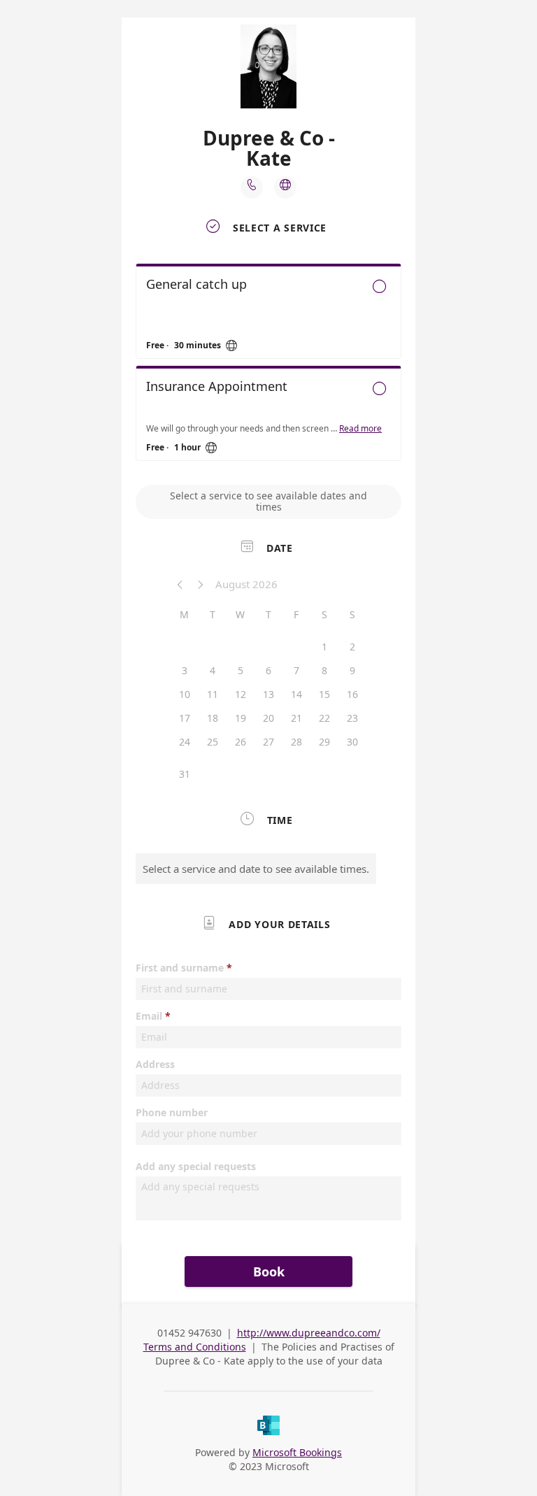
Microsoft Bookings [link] (297, 1452)
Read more (360, 429)
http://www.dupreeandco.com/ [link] (308, 1332)
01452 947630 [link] (189, 1332)
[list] (268, 366)
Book (269, 1271)
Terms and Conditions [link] (194, 1346)
